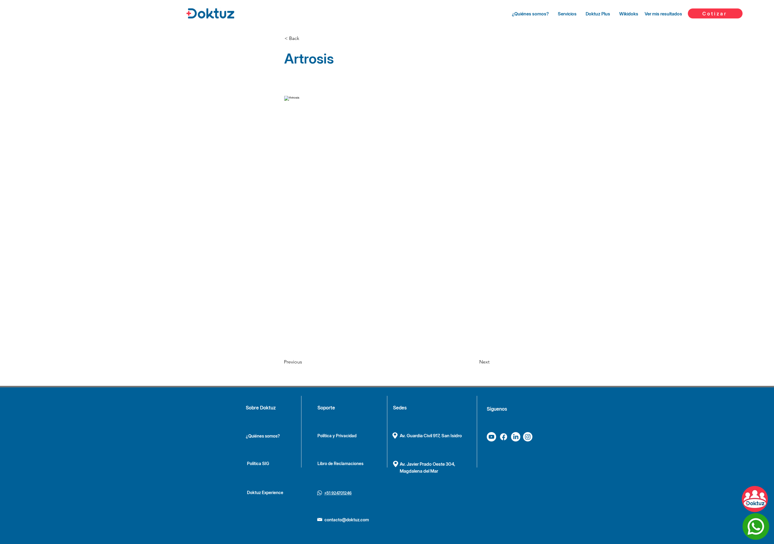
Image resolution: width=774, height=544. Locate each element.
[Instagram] (527, 436)
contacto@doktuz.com (346, 519)
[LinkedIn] (515, 436)
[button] (304, 38)
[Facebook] (503, 436)
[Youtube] (491, 436)
